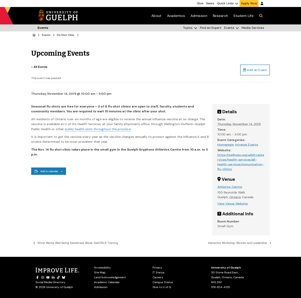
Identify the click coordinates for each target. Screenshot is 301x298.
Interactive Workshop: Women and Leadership (238, 243)
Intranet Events (246, 145)
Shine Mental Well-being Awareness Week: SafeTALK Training (77, 243)
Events (46, 35)
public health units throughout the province (98, 129)
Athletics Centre (229, 187)
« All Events (39, 67)
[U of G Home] (34, 35)
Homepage (225, 145)
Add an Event (256, 70)
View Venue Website (232, 204)
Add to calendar (49, 171)
